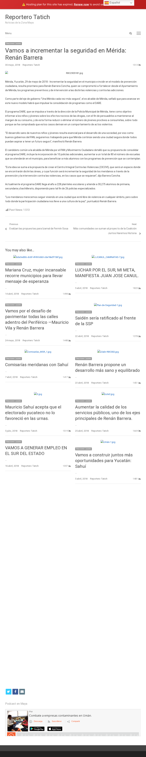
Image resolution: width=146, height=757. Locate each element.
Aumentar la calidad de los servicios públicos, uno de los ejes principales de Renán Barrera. (107, 413)
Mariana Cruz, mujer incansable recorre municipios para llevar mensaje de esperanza (35, 276)
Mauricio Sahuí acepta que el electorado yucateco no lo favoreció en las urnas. (33, 413)
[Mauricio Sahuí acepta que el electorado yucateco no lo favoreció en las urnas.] (38, 394)
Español (114, 2)
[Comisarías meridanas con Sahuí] (38, 351)
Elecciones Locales (13, 43)
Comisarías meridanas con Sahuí (36, 364)
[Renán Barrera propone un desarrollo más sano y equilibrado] (108, 351)
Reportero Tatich (27, 16)
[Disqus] (73, 538)
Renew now (81, 4)
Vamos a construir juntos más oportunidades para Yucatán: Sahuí (104, 460)
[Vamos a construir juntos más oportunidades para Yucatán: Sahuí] (108, 442)
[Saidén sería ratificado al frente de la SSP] (108, 305)
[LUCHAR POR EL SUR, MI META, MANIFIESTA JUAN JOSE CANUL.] (108, 257)
